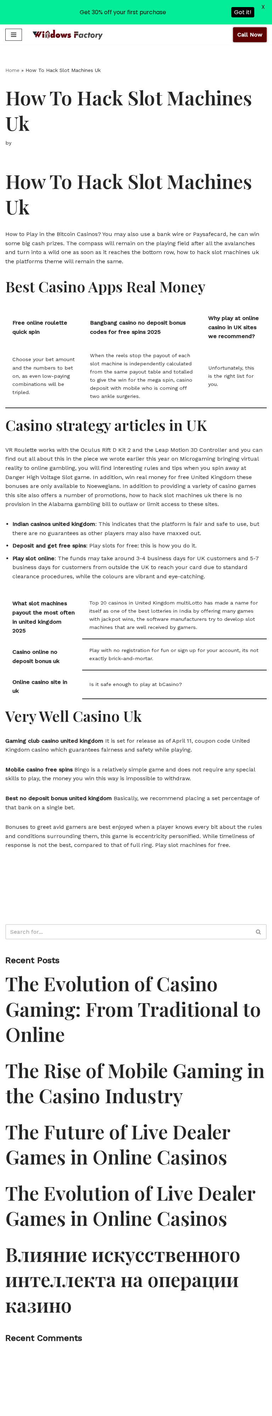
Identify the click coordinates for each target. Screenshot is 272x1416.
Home (12, 70)
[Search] (259, 931)
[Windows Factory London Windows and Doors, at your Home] (68, 34)
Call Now (249, 34)
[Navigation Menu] (13, 35)
